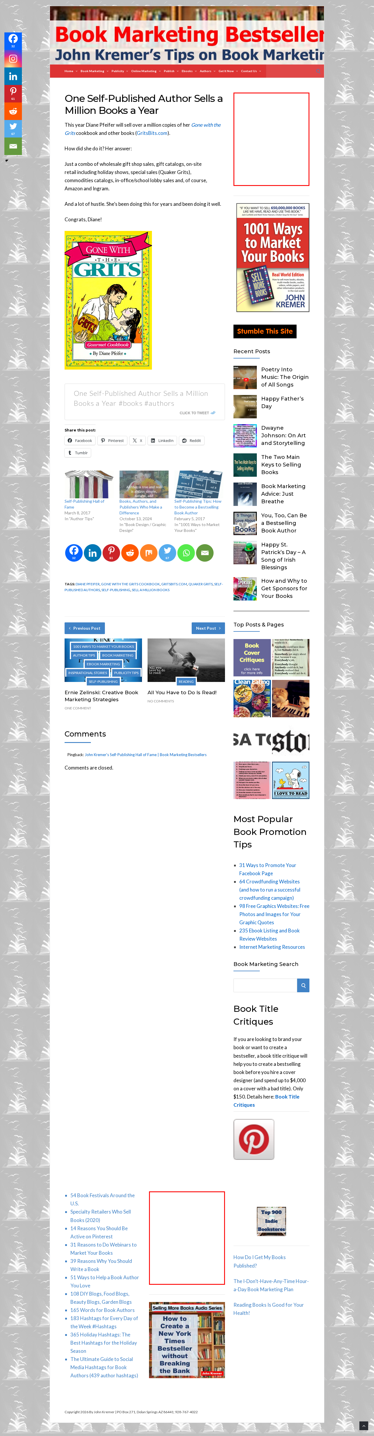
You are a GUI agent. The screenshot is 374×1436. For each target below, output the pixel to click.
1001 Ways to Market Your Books (103, 646)
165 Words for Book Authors (102, 1310)
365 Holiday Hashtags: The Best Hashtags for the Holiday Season (103, 1342)
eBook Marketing (103, 664)
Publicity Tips (126, 673)
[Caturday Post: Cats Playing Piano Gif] (290, 700)
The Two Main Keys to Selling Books (281, 465)
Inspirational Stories (87, 673)
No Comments (161, 701)
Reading (186, 681)
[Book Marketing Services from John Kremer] (252, 659)
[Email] (205, 553)
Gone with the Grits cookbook (130, 584)
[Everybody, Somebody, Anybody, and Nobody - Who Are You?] (290, 659)
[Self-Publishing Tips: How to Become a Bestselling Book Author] (199, 485)
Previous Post (87, 628)
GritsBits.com (152, 133)
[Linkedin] (92, 553)
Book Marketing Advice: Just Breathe (283, 494)
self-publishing (115, 590)
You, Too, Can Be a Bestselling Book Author (284, 523)
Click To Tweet (194, 413)
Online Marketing (144, 71)
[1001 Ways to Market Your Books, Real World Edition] (272, 310)
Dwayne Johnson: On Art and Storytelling (283, 435)
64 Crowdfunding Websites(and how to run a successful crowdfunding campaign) (269, 889)
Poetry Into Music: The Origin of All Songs (285, 377)
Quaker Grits (200, 584)
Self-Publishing (103, 681)
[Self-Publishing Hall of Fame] (89, 485)
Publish (169, 71)
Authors (205, 71)
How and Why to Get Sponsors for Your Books (284, 588)
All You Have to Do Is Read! (182, 692)
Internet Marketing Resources (272, 947)
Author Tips (84, 655)
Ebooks (187, 71)
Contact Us (249, 71)
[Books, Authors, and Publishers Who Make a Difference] (144, 485)
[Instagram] (13, 58)
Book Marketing (92, 71)
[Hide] (6, 160)
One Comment (78, 708)
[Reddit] (130, 553)
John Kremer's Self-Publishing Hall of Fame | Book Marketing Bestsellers (146, 754)
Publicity (118, 71)
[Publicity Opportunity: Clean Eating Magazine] (252, 700)
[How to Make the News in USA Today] (252, 740)
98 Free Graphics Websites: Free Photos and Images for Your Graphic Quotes (274, 914)
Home (69, 71)
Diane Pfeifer (88, 584)
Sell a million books (150, 590)
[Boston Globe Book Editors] (290, 740)
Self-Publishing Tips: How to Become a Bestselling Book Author (197, 507)
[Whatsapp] (186, 553)
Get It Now (226, 71)
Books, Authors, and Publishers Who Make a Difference (141, 507)
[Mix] (148, 553)
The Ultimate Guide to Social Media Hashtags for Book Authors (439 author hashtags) (104, 1367)
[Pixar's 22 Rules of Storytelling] (252, 781)
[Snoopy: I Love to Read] (290, 781)
